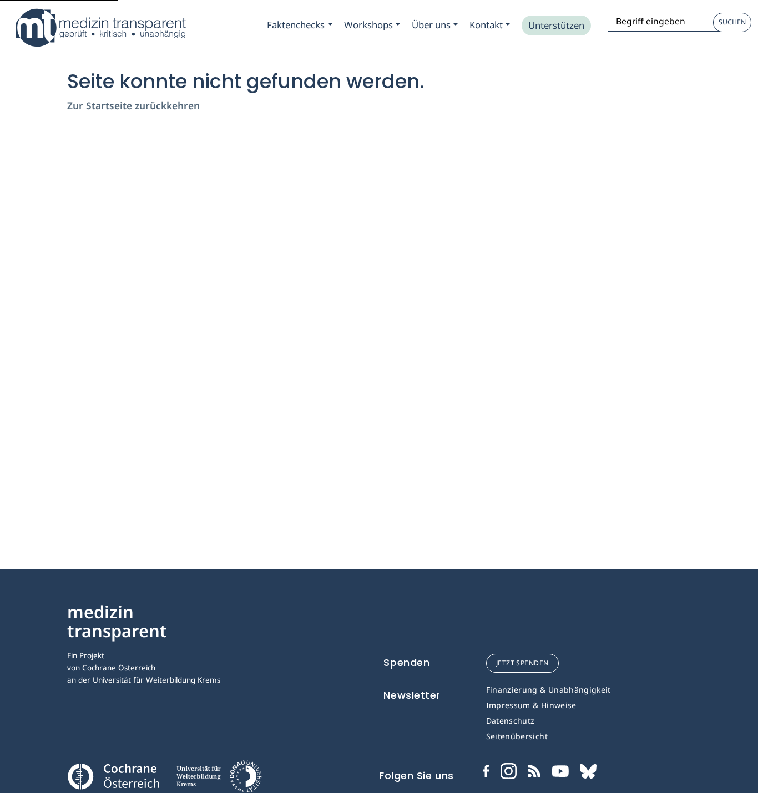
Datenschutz (510, 720)
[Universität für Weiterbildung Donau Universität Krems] (218, 779)
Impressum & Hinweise (531, 705)
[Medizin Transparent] (100, 27)
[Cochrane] (113, 775)
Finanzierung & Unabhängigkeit (548, 689)
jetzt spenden (522, 663)
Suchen (732, 22)
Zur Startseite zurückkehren (133, 105)
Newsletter (412, 695)
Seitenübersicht (517, 736)
